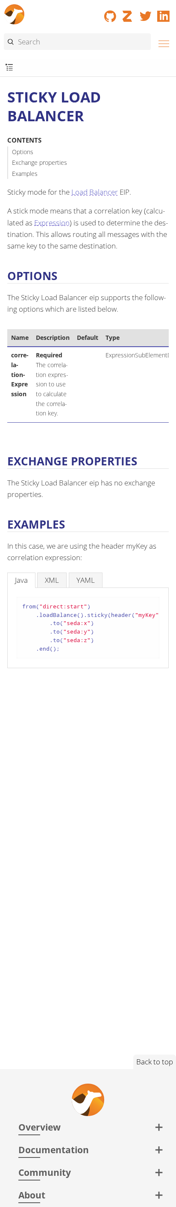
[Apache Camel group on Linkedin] (164, 13)
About (31, 1195)
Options (22, 152)
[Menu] (161, 42)
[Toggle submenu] (9, 67)
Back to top (154, 1062)
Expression (52, 223)
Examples (25, 174)
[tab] (21, 580)
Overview (39, 1127)
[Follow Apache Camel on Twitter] (146, 13)
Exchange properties (39, 162)
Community (44, 1172)
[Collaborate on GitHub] (110, 13)
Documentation (53, 1149)
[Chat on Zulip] (128, 13)
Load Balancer (94, 192)
